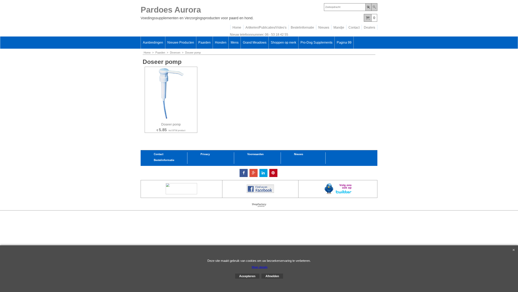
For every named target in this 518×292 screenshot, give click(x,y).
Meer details (259, 267)
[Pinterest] (273, 173)
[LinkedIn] (263, 173)
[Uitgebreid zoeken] (374, 7)
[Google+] (253, 173)
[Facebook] (244, 173)
